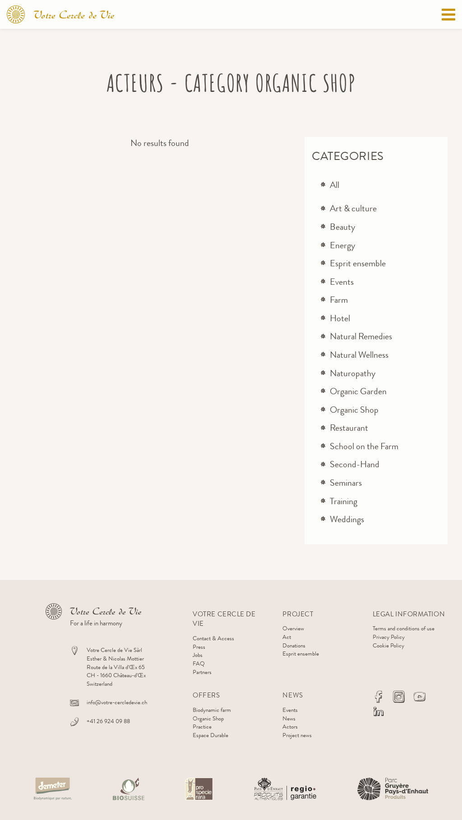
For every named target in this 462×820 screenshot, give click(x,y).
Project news (297, 735)
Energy (342, 245)
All (334, 184)
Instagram (399, 696)
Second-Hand (354, 464)
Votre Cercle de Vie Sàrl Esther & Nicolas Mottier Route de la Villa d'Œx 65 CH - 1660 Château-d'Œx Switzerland (116, 667)
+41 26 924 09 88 (108, 721)
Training (343, 501)
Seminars (346, 482)
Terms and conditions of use (403, 628)
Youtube (419, 696)
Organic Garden (358, 391)
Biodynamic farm (212, 710)
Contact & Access (213, 638)
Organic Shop (354, 409)
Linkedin (378, 711)
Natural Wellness (359, 354)
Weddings (347, 519)
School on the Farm (364, 446)
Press (199, 646)
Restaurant (349, 427)
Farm (339, 299)
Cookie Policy (388, 645)
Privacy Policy (389, 637)
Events (342, 281)
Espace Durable (210, 735)
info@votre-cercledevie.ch (117, 702)
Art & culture (353, 208)
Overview (293, 628)
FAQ (199, 663)
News (289, 718)
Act (286, 637)
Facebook (378, 696)
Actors (290, 726)
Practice (202, 726)
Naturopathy (352, 373)
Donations (293, 645)
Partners (202, 672)
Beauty (342, 226)
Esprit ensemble (358, 263)
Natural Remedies (361, 336)
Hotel (340, 318)
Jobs (198, 655)
